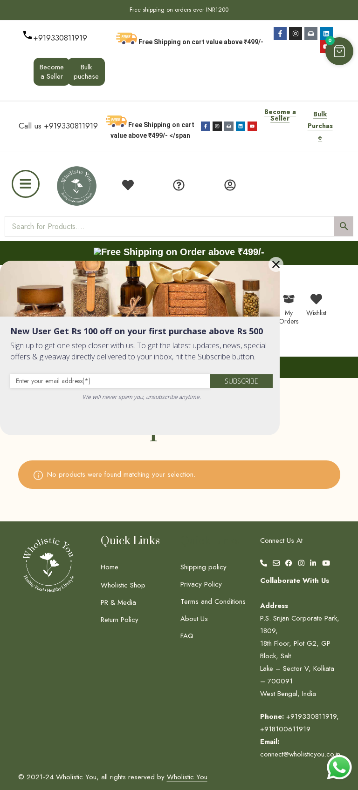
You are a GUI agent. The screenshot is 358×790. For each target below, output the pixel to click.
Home (109, 567)
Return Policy (119, 619)
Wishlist (316, 312)
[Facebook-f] (280, 33)
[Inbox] (310, 33)
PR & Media (118, 602)
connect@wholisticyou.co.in (300, 754)
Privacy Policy (201, 584)
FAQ (186, 636)
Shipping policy (203, 567)
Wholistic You (187, 777)
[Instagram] (295, 33)
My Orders (288, 317)
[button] (339, 51)
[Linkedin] (326, 33)
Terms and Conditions (213, 601)
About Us (194, 619)
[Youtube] (252, 126)
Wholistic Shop (123, 585)
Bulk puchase (86, 71)
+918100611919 (285, 729)
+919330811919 (60, 37)
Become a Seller (52, 71)
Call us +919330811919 (58, 125)
